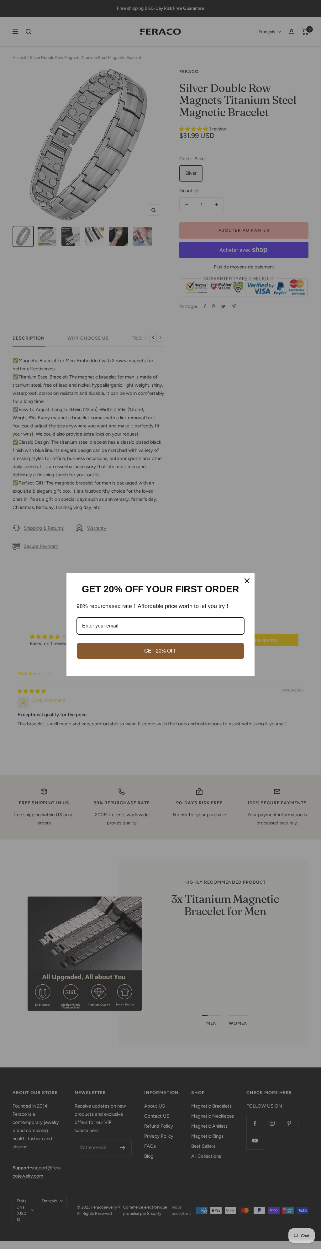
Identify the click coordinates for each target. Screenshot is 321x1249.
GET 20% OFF (160, 651)
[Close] (247, 580)
